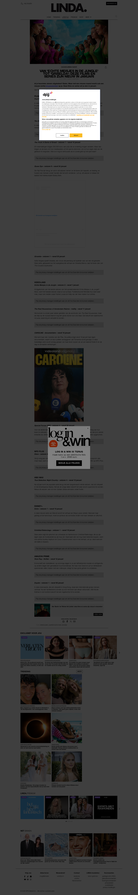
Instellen (62, 135)
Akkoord (76, 135)
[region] (69, 114)
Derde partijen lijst (46, 129)
